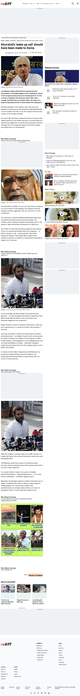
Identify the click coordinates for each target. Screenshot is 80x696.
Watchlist (3, 676)
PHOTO (3, 570)
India (23, 499)
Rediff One (39, 648)
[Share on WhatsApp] (31, 693)
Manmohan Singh (24, 253)
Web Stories (50, 189)
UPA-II (15, 372)
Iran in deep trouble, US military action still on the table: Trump (62, 166)
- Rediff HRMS (40, 655)
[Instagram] (42, 693)
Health (16, 669)
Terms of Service (27, 687)
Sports (60, 653)
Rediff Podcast (63, 664)
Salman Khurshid (6, 140)
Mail (27, 3)
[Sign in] (77, 3)
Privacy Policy (18, 687)
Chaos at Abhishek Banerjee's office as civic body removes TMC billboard (61, 161)
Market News (4, 674)
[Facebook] (38, 693)
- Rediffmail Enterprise (42, 650)
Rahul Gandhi (22, 140)
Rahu (18, 372)
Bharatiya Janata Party (14, 499)
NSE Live (3, 671)
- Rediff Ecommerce (41, 653)
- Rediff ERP (39, 660)
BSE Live (3, 669)
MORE (8, 570)
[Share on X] (35, 693)
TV (53, 3)
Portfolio (3, 679)
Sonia (28, 140)
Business (61, 648)
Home (24, 3)
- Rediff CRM (39, 657)
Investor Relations (38, 687)
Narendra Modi (11, 501)
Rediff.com (62, 687)
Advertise (11, 687)
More (57, 3)
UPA (8, 253)
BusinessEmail (45, 3)
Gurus (51, 3)
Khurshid (4, 372)
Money (37, 3)
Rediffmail (39, 645)
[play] (62, 198)
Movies (61, 650)
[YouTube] (45, 693)
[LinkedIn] (49, 693)
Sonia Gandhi (14, 253)
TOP (11, 570)
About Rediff (2, 687)
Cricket (60, 655)
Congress (15, 140)
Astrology (61, 662)
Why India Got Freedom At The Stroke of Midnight (59, 157)
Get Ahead (61, 657)
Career (16, 674)
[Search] (72, 3)
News (31, 3)
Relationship (17, 676)
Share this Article (36, 52)
